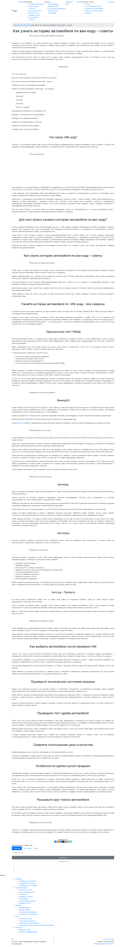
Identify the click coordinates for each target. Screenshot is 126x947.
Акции (78, 2)
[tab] (17, 848)
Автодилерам (53, 4)
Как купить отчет (35, 11)
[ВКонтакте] (55, 842)
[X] (63, 842)
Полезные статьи (25, 919)
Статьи (87, 4)
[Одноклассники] (58, 842)
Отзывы (111, 2)
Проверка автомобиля (27, 881)
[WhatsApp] (68, 842)
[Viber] (65, 842)
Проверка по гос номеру (28, 885)
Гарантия (21, 2)
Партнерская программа (28, 914)
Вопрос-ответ (34, 13)
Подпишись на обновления (29, 923)
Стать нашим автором (93, 6)
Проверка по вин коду (27, 883)
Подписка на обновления (94, 8)
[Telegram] (71, 842)
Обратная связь (25, 930)
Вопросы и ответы (26, 896)
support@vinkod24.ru (106, 944)
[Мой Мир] (60, 842)
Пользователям (21, 888)
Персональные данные (27, 901)
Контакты (18, 927)
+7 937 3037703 (108, 939)
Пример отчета (34, 15)
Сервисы (18, 879)
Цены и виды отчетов (27, 892)
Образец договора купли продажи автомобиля (36, 925)
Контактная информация (28, 932)
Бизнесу (18, 905)
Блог (17, 916)
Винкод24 (20, 423)
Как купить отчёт (25, 890)
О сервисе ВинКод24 (36, 4)
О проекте (23, 894)
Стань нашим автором (27, 921)
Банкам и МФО (53, 6)
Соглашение (23, 899)
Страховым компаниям (56, 8)
